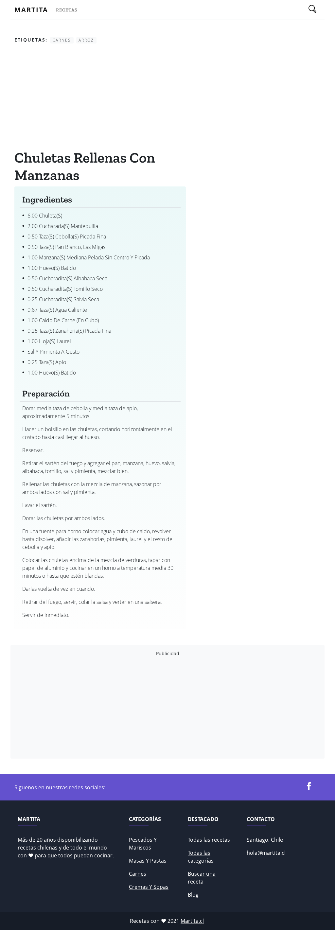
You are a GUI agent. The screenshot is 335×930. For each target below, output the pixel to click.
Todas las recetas (209, 839)
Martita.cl (192, 920)
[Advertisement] (100, 98)
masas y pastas (148, 860)
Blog (193, 894)
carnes (137, 873)
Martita (31, 9)
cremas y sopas (148, 886)
